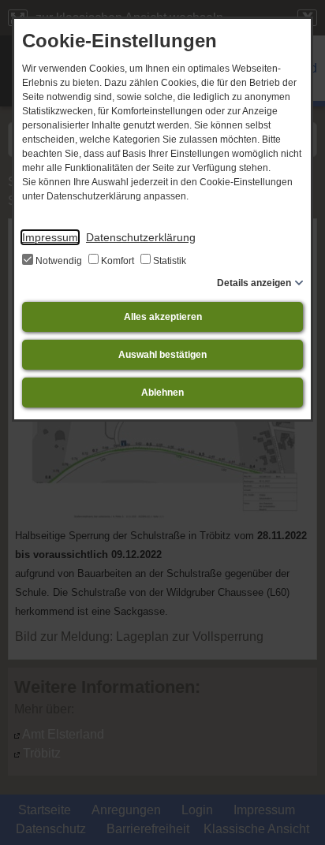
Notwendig (58, 260)
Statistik (168, 260)
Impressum (50, 237)
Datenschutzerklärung (141, 237)
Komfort (117, 260)
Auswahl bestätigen (162, 354)
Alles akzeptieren (163, 316)
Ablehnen (162, 392)
